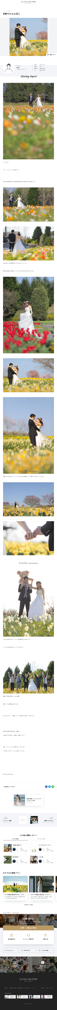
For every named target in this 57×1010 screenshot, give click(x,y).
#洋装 (44, 70)
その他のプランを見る (28, 904)
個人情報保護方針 (20, 987)
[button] (54, 884)
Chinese (50, 987)
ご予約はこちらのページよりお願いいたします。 (14, 750)
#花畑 (41, 70)
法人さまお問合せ (26, 987)
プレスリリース (32, 987)
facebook (46, 786)
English (47, 987)
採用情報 (14, 987)
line (52, 786)
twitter (49, 786)
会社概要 (10, 987)
